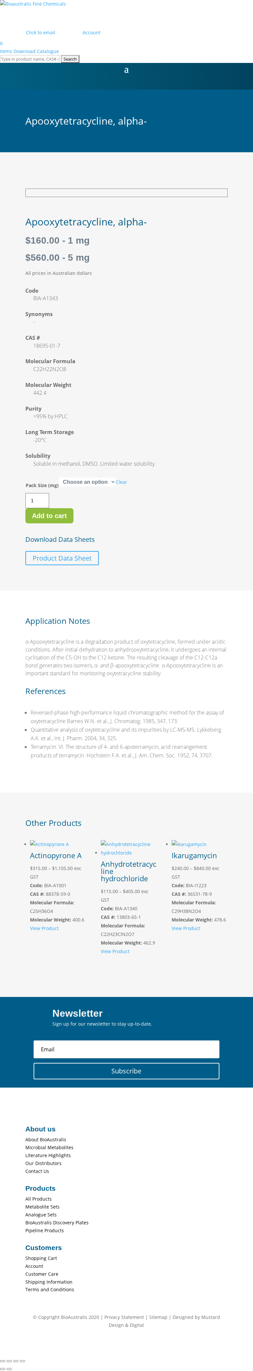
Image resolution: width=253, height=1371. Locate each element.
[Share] (15, 1361)
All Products (38, 1199)
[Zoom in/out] (2, 1361)
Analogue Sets (41, 1214)
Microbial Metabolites (49, 1147)
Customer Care (41, 1274)
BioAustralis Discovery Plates (57, 1222)
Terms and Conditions (49, 1289)
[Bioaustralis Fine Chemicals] (33, 4)
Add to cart (49, 515)
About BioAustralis (45, 1139)
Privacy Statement (124, 1317)
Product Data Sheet (62, 558)
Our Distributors (43, 1163)
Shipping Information (48, 1282)
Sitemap (158, 1317)
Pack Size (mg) (42, 485)
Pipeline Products (44, 1230)
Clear (121, 482)
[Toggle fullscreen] (9, 1361)
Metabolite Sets (42, 1207)
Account (34, 1266)
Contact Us (37, 1171)
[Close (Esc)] (22, 1361)
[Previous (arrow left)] (2, 1369)
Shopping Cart (41, 1258)
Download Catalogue (36, 51)
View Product (44, 928)
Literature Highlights (48, 1155)
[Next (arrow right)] (9, 1369)
